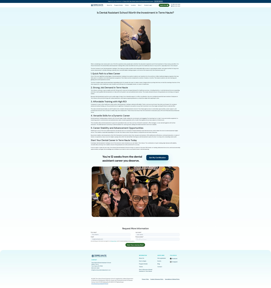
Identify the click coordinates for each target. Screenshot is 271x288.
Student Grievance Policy (156, 279)
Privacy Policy (114, 241)
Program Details (118, 5)
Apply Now (163, 5)
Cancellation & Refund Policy (172, 279)
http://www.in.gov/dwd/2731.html (99, 283)
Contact (159, 266)
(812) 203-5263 (176, 4)
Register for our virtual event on (130, 1)
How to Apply (142, 261)
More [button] (139, 5)
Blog (158, 264)
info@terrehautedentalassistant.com (101, 270)
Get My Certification (157, 157)
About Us (109, 5)
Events (159, 261)
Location (133, 5)
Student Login (148, 5)
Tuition (127, 5)
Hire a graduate (161, 258)
